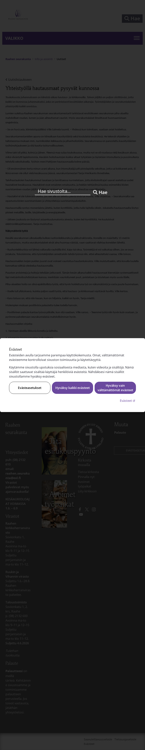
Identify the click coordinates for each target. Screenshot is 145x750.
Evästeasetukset (29, 388)
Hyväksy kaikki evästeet (72, 388)
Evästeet (128, 400)
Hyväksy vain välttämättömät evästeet (115, 387)
